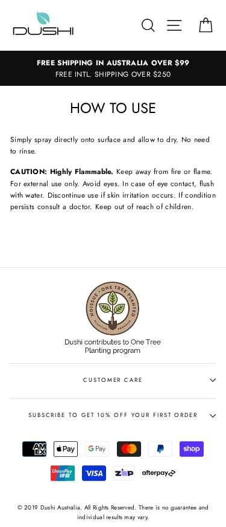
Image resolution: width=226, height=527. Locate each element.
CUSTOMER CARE (113, 380)
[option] (113, 68)
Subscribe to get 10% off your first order (113, 415)
